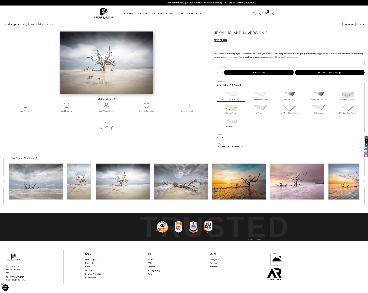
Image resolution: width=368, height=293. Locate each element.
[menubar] (263, 13)
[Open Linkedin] (366, 147)
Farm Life (89, 263)
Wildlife (88, 270)
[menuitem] (255, 13)
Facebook (213, 263)
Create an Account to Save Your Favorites (177, 14)
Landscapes (11, 24)
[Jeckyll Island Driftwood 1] (181, 182)
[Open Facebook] (366, 137)
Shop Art (143, 14)
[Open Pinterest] (366, 144)
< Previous (347, 24)
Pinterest (213, 267)
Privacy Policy (154, 270)
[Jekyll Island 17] (239, 182)
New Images (91, 259)
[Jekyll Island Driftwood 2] (79, 182)
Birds (87, 267)
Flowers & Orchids (93, 274)
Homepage (130, 14)
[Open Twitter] (366, 141)
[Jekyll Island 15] (297, 182)
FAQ (150, 263)
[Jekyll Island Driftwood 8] (36, 182)
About (150, 259)
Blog (150, 274)
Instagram (214, 259)
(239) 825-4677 (17, 277)
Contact (151, 267)
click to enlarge (105, 99)
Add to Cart (259, 72)
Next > (360, 24)
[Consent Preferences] (5, 287)
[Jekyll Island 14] (123, 182)
